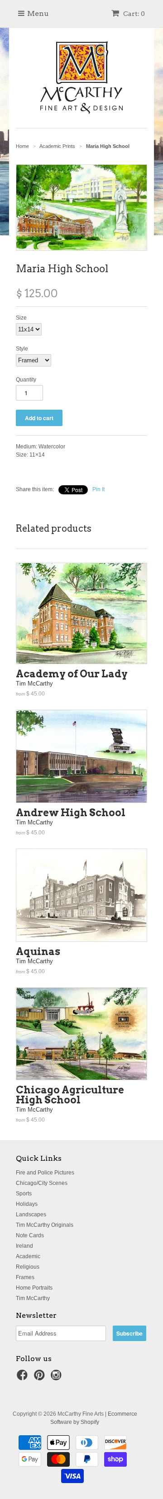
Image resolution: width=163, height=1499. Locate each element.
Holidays (27, 1204)
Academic (28, 1256)
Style (22, 349)
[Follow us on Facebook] (23, 1378)
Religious (27, 1267)
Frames (25, 1277)
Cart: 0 (133, 13)
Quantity (26, 379)
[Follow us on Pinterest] (41, 1378)
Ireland (24, 1246)
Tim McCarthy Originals (44, 1225)
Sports (24, 1193)
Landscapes (31, 1214)
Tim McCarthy (33, 1298)
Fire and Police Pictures (45, 1172)
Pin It (98, 489)
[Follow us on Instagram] (57, 1378)
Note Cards (30, 1235)
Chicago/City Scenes (41, 1183)
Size (21, 318)
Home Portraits (34, 1288)
